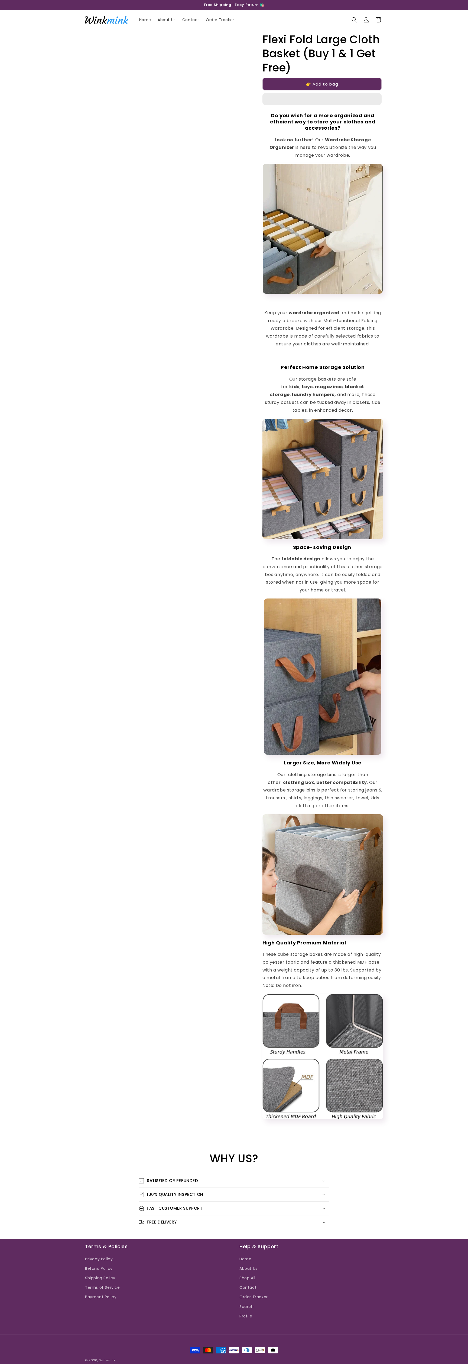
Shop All (247, 1278)
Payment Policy (100, 1297)
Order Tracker (253, 1297)
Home (245, 1259)
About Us (248, 1268)
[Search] (354, 20)
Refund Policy (99, 1268)
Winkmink (107, 1360)
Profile (245, 1316)
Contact (247, 1287)
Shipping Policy (100, 1278)
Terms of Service (102, 1287)
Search (246, 1306)
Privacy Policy (99, 1259)
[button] (322, 99)
